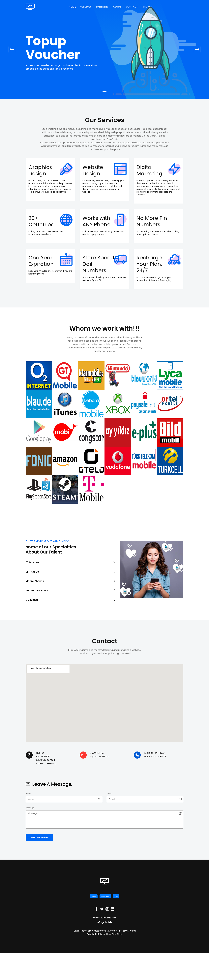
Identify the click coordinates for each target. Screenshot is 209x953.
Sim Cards (32, 575)
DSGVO (94, 899)
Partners (102, 6)
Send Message (39, 840)
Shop (145, 6)
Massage (30, 811)
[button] (12, 51)
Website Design (92, 173)
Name (28, 797)
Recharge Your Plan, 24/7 (149, 267)
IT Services (32, 565)
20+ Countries (40, 224)
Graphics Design (40, 173)
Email (109, 797)
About (117, 6)
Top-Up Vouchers (37, 594)
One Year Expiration (41, 264)
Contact (132, 6)
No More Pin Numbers (151, 224)
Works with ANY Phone (96, 224)
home (72, 6)
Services (86, 6)
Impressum (105, 899)
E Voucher (32, 603)
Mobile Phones (35, 584)
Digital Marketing (149, 173)
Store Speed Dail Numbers (98, 267)
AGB (116, 899)
